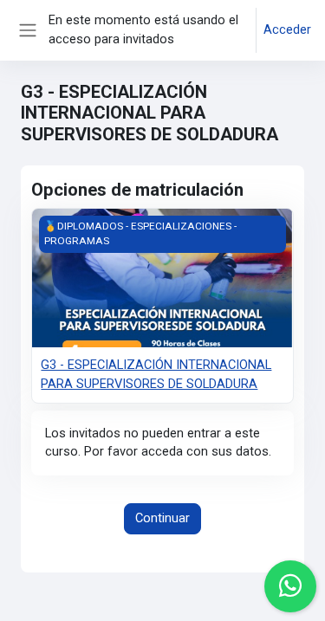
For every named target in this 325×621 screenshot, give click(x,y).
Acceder (287, 29)
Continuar (162, 518)
